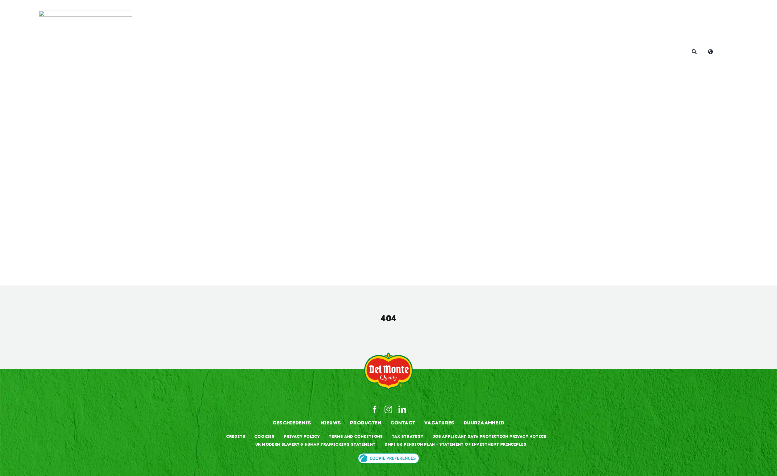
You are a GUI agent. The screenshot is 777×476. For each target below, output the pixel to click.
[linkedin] (402, 409)
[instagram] (388, 409)
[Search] (694, 52)
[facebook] (374, 409)
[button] (388, 456)
